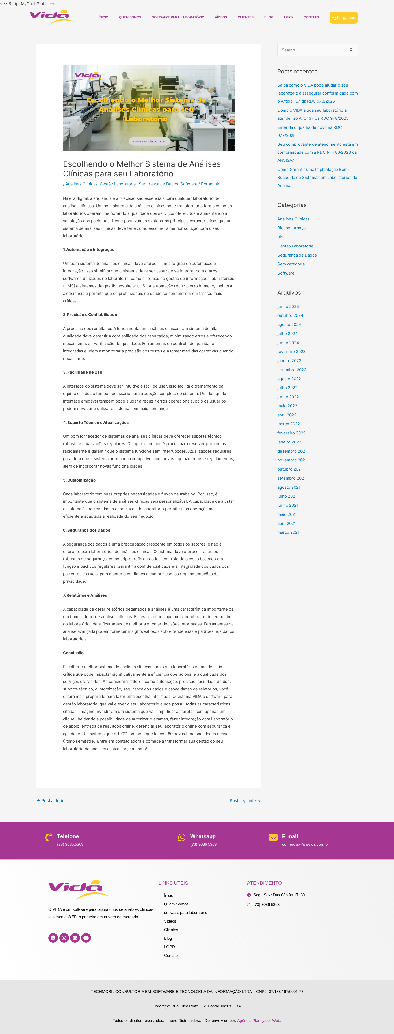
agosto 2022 (289, 378)
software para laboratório (178, 17)
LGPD (288, 17)
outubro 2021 (290, 469)
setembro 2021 (291, 478)
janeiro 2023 (289, 360)
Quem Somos (130, 17)
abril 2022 (286, 415)
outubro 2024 (290, 315)
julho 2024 (287, 333)
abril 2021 (286, 523)
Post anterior (51, 800)
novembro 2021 (292, 460)
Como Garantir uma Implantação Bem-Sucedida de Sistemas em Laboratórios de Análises (317, 177)
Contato (311, 17)
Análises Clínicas (81, 183)
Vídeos (221, 17)
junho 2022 (288, 396)
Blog (268, 17)
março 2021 (288, 532)
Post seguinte (245, 800)
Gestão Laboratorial (118, 183)
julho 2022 (287, 387)
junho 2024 (288, 342)
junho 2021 (287, 505)
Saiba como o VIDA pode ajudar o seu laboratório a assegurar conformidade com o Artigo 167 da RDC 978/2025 (317, 93)
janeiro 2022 (289, 442)
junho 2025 (288, 306)
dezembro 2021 (292, 451)
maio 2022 (287, 405)
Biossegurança (291, 227)
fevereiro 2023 (291, 351)
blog (281, 236)
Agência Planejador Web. (259, 1020)
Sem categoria (291, 263)
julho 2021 (287, 496)
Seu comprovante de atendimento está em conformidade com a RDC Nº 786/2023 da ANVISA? (317, 152)
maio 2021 (287, 514)
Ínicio (103, 17)
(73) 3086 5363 (203, 844)
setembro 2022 (291, 369)
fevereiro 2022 (291, 432)
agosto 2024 (289, 324)
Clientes (246, 17)
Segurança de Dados (158, 183)
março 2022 (288, 423)
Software (189, 183)
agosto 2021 (288, 487)
